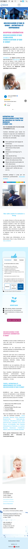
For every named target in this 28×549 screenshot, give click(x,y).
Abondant (21, 429)
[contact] (12, 1)
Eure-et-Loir (16, 59)
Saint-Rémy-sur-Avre (15, 420)
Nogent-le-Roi (6, 419)
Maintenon (22, 417)
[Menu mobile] (19, 4)
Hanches (22, 424)
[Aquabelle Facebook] (1, 1)
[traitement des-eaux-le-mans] (9, 1)
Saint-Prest (11, 429)
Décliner (7, 286)
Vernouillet (6, 417)
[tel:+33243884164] (26, 1)
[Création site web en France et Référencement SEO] (14, 547)
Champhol (14, 422)
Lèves (16, 417)
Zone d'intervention (8, 503)
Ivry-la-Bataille (12, 424)
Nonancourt (13, 427)
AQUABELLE (6, 57)
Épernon (12, 417)
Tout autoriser (20, 286)
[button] (2, 101)
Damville (16, 429)
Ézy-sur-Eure (21, 422)
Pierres (5, 424)
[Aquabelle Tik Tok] (6, 1)
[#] (15, 1)
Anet (18, 424)
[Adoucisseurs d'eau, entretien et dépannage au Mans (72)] (4, 5)
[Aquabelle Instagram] (2, 1)
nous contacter (7, 240)
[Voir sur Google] (5, 96)
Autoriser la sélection (14, 286)
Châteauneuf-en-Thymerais (10, 426)
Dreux (23, 415)
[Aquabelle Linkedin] (4, 1)
